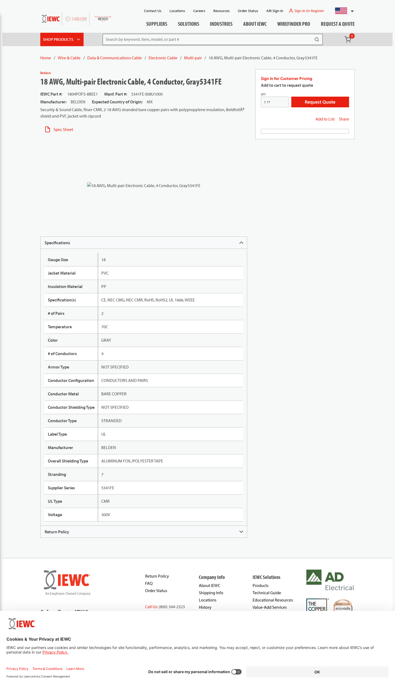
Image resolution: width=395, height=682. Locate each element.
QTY (263, 94)
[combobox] (342, 10)
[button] (342, 10)
